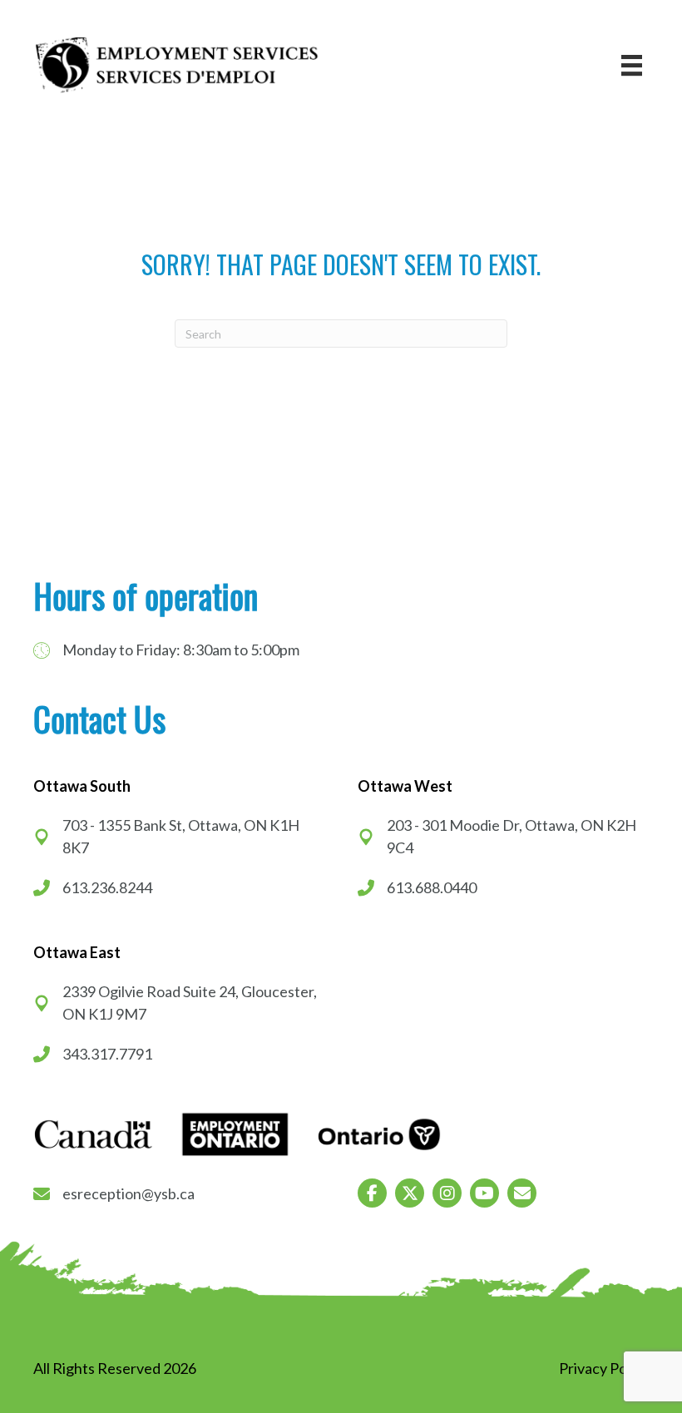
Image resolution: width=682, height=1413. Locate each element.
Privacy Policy (604, 1368)
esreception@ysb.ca (128, 1193)
